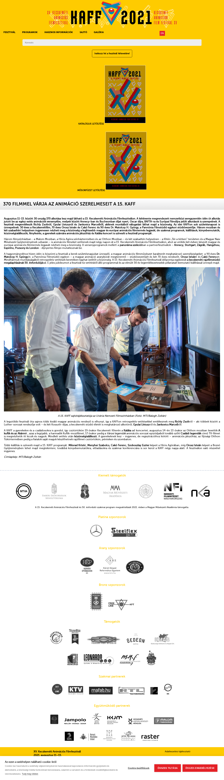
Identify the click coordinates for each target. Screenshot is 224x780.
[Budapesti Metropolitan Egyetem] (109, 735)
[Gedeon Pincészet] (136, 639)
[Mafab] (101, 691)
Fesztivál (9, 32)
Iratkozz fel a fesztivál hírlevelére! (112, 53)
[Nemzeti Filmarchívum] (130, 660)
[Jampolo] (75, 721)
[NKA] (200, 491)
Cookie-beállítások (139, 768)
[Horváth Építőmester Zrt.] (87, 565)
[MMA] (115, 491)
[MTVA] (23, 491)
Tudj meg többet (30, 774)
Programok (30, 32)
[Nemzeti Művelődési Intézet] (88, 737)
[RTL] (131, 691)
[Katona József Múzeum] (114, 720)
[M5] (168, 689)
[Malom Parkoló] (164, 721)
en (162, 33)
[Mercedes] (96, 530)
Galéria (99, 32)
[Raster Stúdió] (150, 737)
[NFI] (173, 491)
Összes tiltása (168, 768)
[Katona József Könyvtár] (96, 719)
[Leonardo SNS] (99, 660)
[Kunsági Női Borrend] (73, 660)
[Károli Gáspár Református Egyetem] (110, 565)
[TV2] (154, 691)
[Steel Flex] (124, 532)
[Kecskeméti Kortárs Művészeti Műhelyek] (138, 721)
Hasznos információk (58, 32)
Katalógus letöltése (91, 124)
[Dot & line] (57, 689)
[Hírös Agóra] (54, 719)
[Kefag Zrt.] (162, 639)
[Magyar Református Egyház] (151, 658)
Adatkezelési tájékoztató (177, 751)
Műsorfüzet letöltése (91, 190)
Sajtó (83, 32)
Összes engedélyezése (199, 768)
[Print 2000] (128, 736)
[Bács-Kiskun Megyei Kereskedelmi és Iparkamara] (96, 601)
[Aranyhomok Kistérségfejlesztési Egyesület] (56, 638)
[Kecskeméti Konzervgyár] (135, 567)
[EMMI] (54, 491)
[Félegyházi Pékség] (74, 637)
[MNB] (145, 491)
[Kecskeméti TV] (75, 690)
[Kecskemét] (84, 491)
